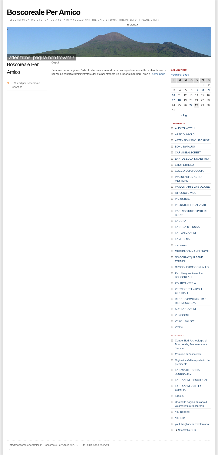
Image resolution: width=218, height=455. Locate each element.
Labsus (179, 396)
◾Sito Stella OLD (185, 430)
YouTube (180, 418)
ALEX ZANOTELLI (185, 128)
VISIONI (179, 327)
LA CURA (180, 220)
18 (179, 100)
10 (173, 95)
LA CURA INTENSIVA (187, 227)
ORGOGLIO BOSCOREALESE (192, 267)
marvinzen (181, 245)
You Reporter (182, 411)
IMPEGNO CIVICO (185, 192)
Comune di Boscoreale (188, 354)
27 (190, 105)
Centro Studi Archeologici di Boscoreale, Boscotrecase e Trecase (191, 344)
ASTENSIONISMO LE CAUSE (192, 140)
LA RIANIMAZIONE (186, 233)
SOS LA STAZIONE (186, 309)
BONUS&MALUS (185, 146)
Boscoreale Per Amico (43, 12)
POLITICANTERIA (185, 283)
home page (158, 74)
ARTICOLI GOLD (185, 134)
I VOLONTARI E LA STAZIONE (192, 186)
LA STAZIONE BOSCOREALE (192, 380)
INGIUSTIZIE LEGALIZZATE (191, 205)
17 (173, 100)
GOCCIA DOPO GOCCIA (189, 170)
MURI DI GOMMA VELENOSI (191, 251)
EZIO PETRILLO (184, 164)
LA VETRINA (182, 239)
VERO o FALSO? (185, 321)
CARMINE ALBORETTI (188, 152)
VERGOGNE (182, 315)
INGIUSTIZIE (182, 198)
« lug (184, 115)
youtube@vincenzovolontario (192, 424)
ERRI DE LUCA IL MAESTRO (192, 158)
